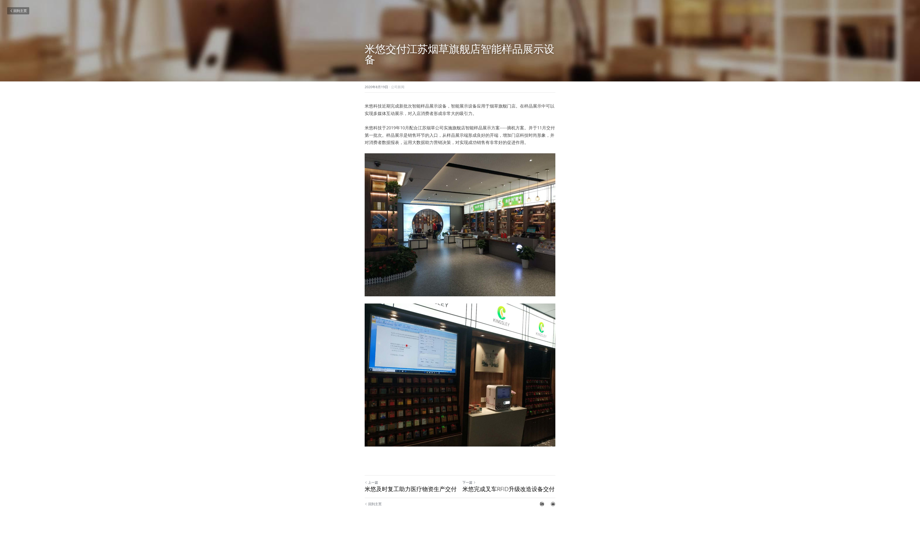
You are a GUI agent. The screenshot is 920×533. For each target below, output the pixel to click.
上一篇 (373, 482)
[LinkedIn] (542, 504)
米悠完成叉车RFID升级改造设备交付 (508, 489)
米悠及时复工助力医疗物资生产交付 (411, 489)
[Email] (553, 504)
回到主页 (20, 10)
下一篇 (467, 482)
